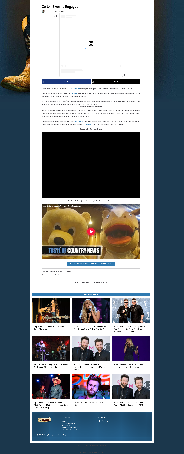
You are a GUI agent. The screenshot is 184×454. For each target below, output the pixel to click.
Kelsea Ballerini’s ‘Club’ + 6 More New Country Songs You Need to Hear (128, 366)
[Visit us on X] (104, 421)
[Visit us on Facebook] (100, 421)
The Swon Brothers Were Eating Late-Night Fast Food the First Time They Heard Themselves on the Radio (130, 329)
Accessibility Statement (69, 423)
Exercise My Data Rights (69, 427)
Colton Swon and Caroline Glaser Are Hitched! (88, 403)
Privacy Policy (66, 425)
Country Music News (56, 275)
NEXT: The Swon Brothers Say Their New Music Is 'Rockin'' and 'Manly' (91, 264)
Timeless (88, 124)
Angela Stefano (49, 11)
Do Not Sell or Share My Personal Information (75, 430)
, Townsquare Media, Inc (54, 435)
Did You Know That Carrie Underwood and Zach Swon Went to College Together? (90, 328)
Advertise (64, 421)
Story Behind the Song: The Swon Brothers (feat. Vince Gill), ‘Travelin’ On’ (51, 366)
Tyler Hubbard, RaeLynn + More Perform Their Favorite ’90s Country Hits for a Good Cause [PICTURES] (51, 405)
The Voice (74, 93)
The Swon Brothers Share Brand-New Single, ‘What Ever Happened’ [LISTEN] (129, 403)
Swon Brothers (75, 89)
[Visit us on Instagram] (108, 421)
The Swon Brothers (65, 271)
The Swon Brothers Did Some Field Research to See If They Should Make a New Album (89, 367)
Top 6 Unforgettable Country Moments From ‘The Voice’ (49, 328)
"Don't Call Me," (79, 121)
